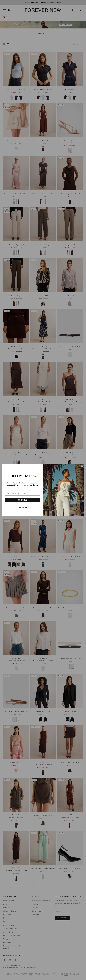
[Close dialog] (82, 466)
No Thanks (23, 507)
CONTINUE (22, 500)
